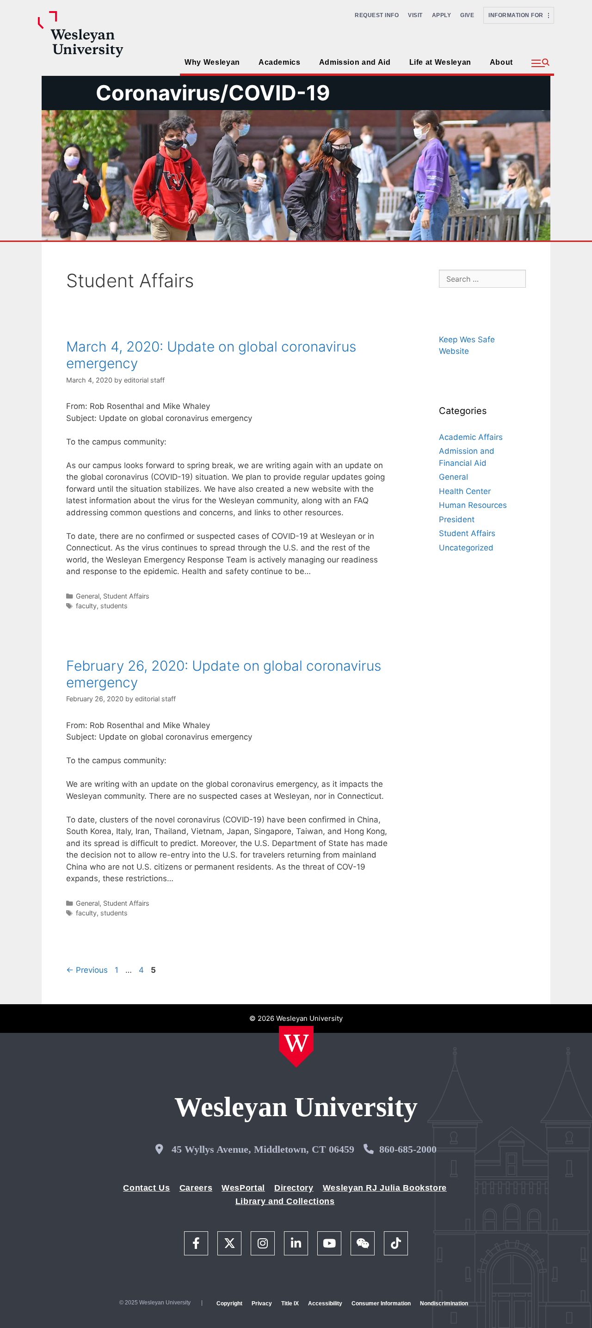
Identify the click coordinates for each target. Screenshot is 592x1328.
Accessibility (325, 1303)
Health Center (465, 491)
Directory (294, 1187)
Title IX (290, 1303)
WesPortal (243, 1187)
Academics (280, 62)
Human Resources (473, 505)
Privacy (262, 1303)
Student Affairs (126, 596)
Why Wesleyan (212, 62)
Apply (441, 15)
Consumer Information (381, 1303)
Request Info (377, 15)
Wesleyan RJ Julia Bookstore (385, 1187)
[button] (540, 63)
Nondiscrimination (444, 1303)
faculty (86, 606)
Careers (195, 1187)
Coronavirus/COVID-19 (213, 92)
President (457, 519)
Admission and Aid (355, 62)
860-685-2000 (408, 1149)
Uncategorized (466, 547)
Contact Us (146, 1187)
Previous (87, 970)
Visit (415, 15)
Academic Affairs (471, 437)
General (87, 596)
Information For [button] (518, 15)
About (501, 62)
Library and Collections (285, 1201)
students (114, 606)
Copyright (229, 1303)
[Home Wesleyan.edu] (296, 1047)
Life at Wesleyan (440, 62)
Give (467, 15)
